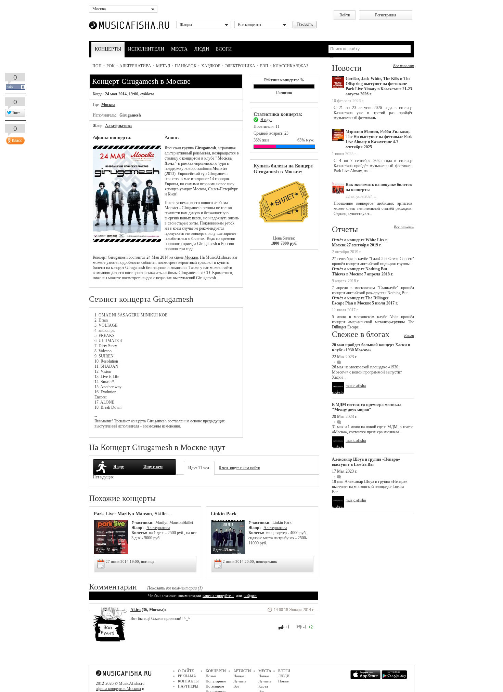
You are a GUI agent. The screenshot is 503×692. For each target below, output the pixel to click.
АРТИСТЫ (242, 671)
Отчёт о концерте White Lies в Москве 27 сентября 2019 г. (359, 242)
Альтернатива (135, 66)
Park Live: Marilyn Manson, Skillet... (133, 513)
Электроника (240, 66)
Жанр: (138, 527)
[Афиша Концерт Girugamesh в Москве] (127, 241)
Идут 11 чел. (199, 467)
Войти (344, 15)
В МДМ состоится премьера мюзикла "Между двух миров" (366, 407)
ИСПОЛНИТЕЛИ (146, 49)
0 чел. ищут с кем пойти (239, 467)
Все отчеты (404, 227)
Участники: (142, 522)
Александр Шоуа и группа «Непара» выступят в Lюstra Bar (366, 462)
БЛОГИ (224, 49)
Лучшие (239, 681)
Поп (97, 66)
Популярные (216, 681)
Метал (163, 66)
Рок (110, 66)
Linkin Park (223, 513)
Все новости (403, 66)
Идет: (100, 549)
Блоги (409, 335)
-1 (305, 627)
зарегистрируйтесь (218, 595)
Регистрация (385, 15)
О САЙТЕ (186, 671)
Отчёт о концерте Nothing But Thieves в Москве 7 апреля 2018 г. (362, 271)
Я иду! (266, 119)
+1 (287, 627)
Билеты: (139, 532)
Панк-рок (185, 66)
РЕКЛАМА (187, 676)
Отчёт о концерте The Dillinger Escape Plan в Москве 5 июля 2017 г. (365, 301)
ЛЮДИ (201, 49)
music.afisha (356, 385)
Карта (263, 686)
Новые (211, 676)
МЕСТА (179, 49)
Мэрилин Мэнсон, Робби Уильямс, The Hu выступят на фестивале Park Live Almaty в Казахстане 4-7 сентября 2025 (379, 139)
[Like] (14, 139)
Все (236, 686)
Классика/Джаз (290, 66)
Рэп (264, 66)
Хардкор (210, 66)
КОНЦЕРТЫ (108, 49)
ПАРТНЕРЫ (188, 686)
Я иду (118, 466)
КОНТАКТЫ (188, 681)
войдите (250, 595)
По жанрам (215, 686)
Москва (108, 104)
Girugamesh (130, 115)
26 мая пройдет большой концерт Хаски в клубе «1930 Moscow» (371, 347)
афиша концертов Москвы (118, 688)
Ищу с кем (153, 466)
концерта (138, 421)
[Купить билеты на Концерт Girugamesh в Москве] (284, 205)
